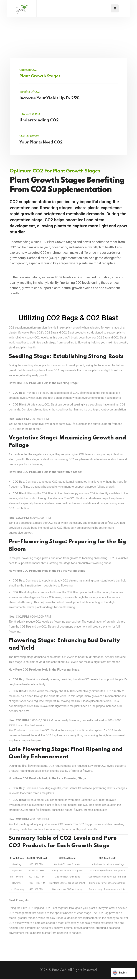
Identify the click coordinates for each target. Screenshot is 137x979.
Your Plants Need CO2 (41, 142)
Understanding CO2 (39, 120)
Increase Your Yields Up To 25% (49, 98)
